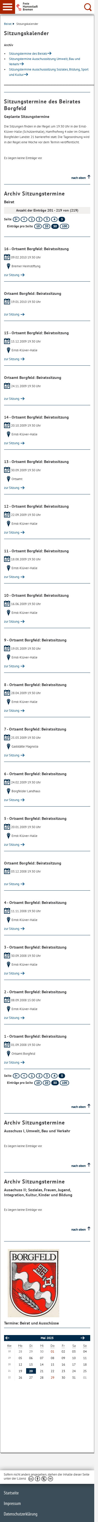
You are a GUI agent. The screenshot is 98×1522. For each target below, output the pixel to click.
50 (55, 226)
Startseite (11, 1493)
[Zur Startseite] (56, 7)
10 (38, 226)
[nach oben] (86, 1514)
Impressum (12, 1503)
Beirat (8, 24)
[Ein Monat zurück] (7, 1338)
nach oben (78, 178)
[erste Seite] (16, 219)
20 (46, 226)
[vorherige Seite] (24, 219)
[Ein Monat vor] (82, 1338)
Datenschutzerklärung (20, 1514)
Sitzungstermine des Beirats (28, 53)
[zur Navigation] (7, 7)
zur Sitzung (11, 275)
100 (64, 226)
